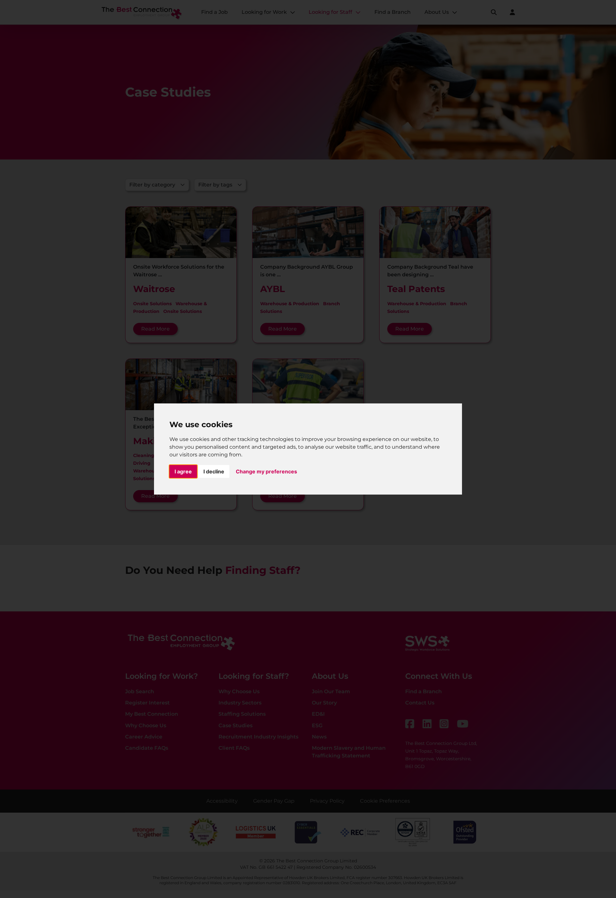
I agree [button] (183, 471)
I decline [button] (213, 471)
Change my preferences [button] (266, 471)
